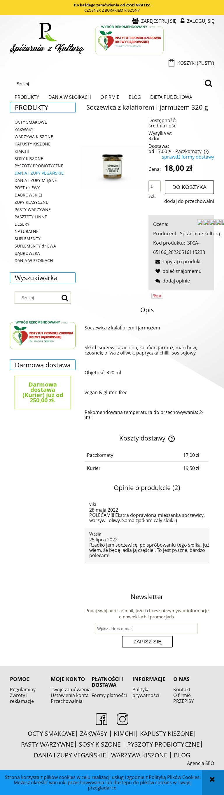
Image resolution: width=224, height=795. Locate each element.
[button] (177, 261)
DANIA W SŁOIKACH (34, 260)
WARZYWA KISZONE (34, 136)
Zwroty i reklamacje (22, 698)
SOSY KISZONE (29, 158)
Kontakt (181, 689)
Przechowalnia (67, 701)
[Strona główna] (87, 39)
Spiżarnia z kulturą (200, 233)
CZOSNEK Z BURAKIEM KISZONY (112, 10)
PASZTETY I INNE (31, 217)
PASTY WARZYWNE (33, 209)
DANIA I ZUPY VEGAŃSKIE (39, 173)
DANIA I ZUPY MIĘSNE (36, 180)
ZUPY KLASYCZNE (31, 202)
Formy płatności (109, 695)
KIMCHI (22, 151)
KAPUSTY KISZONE (32, 144)
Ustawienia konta (70, 695)
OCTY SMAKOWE (31, 122)
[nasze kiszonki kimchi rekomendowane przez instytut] (43, 334)
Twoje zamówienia (71, 689)
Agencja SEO (200, 763)
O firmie (182, 695)
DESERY (22, 224)
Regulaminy (23, 689)
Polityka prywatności (145, 692)
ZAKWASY (24, 129)
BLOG (182, 755)
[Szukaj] (208, 83)
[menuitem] (27, 97)
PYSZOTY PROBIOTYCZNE (39, 166)
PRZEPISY (183, 701)
